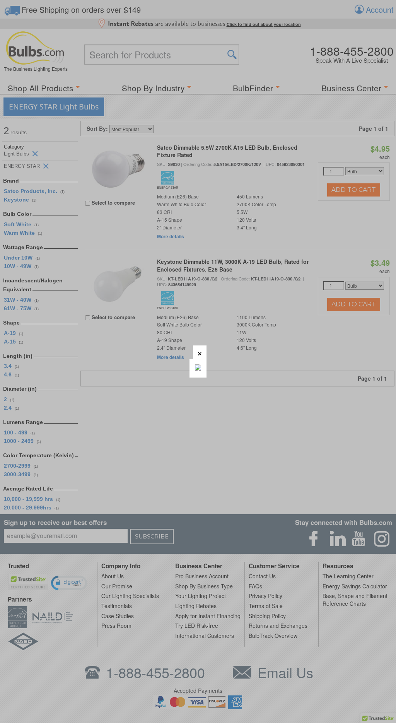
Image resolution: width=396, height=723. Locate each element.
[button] (200, 352)
